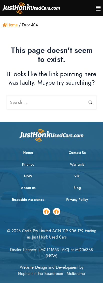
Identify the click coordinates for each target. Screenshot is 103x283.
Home (12, 25)
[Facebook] (46, 211)
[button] (98, 8)
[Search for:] (51, 102)
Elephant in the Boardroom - (42, 273)
